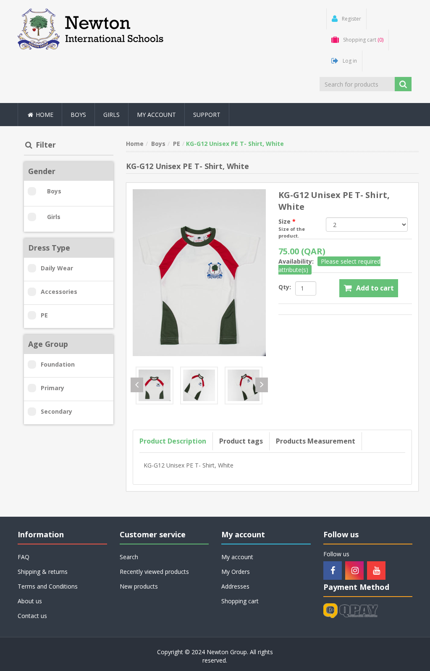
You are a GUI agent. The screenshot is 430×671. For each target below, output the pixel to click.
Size (285, 221)
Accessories (59, 292)
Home (43, 115)
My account (156, 115)
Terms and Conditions (48, 586)
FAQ (23, 557)
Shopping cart (240, 601)
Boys (54, 191)
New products (139, 586)
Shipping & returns (43, 572)
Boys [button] (78, 115)
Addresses (235, 586)
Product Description (172, 441)
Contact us (32, 616)
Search (129, 557)
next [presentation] (261, 385)
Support (206, 115)
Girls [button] (111, 115)
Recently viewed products (154, 572)
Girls (53, 217)
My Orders (235, 572)
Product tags (241, 441)
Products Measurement (315, 441)
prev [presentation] (137, 385)
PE (44, 315)
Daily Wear (57, 268)
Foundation (58, 364)
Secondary (56, 411)
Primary (52, 388)
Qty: (284, 287)
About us (30, 601)
